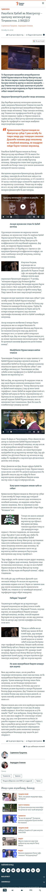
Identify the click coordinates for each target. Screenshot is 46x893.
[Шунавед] (12, 890)
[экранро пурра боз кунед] (42, 217)
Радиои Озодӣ (14, 201)
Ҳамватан (22, 816)
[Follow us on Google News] (3, 870)
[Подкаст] (38, 870)
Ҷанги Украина (24, 805)
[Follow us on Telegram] (28, 870)
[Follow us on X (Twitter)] (23, 870)
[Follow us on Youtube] (13, 870)
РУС (31, 890)
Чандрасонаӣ (23, 794)
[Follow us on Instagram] (18, 870)
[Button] (14, 35)
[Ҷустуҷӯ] (40, 890)
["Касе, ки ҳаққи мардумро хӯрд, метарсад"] (10, 797)
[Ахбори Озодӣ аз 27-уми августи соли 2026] (10, 831)
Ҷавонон (5, 9)
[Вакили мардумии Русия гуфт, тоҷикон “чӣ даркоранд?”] (10, 853)
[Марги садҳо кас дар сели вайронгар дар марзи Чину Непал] (10, 841)
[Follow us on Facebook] (8, 870)
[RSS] (33, 870)
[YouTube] (22, 890)
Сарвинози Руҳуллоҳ (9, 26)
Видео (20, 839)
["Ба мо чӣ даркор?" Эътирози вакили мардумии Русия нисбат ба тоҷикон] (10, 819)
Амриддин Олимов (25, 26)
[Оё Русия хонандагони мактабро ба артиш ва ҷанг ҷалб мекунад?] (10, 808)
